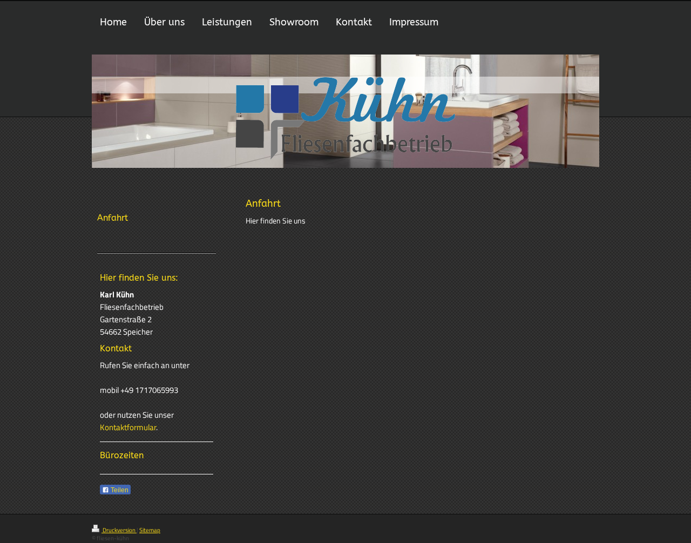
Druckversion (119, 530)
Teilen (118, 490)
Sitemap (149, 530)
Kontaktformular (128, 427)
